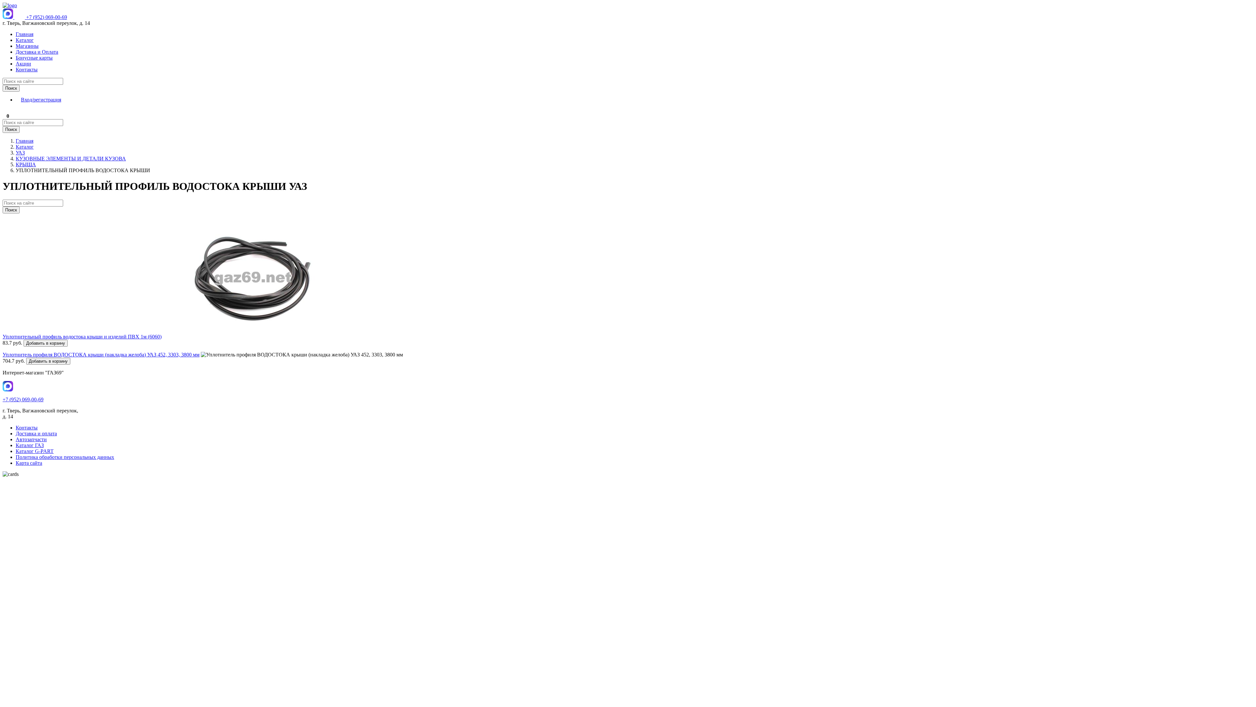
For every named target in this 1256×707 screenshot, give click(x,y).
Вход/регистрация (41, 99)
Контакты (27, 69)
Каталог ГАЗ (30, 445)
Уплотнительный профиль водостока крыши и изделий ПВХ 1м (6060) (82, 336)
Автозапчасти (31, 439)
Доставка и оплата (36, 433)
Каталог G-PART (35, 451)
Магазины (27, 46)
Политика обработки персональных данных (65, 457)
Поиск (11, 88)
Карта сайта (29, 463)
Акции (23, 63)
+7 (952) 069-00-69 (46, 17)
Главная (24, 34)
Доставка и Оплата (37, 52)
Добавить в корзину (45, 343)
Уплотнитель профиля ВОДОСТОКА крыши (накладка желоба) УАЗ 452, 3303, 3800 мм (101, 354)
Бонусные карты (34, 58)
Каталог (25, 40)
